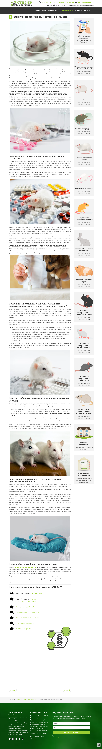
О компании (78, 10)
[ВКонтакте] (19, 739)
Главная (37, 10)
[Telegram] (16, 739)
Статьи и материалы (67, 10)
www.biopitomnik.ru (41, 739)
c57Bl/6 (18, 601)
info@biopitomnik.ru (86, 2)
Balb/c (24, 601)
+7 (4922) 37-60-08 (66, 2)
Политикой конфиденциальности (62, 738)
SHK (40, 593)
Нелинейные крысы (23, 629)
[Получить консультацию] (99, 745)
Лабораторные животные (49, 10)
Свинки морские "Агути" (25, 607)
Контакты (87, 10)
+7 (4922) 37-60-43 (48, 2)
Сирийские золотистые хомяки (27, 618)
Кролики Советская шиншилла (27, 612)
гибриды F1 (31, 601)
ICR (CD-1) (34, 593)
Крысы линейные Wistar (25, 623)
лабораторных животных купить (25, 567)
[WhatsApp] (12, 739)
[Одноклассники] (22, 739)
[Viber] (9, 739)
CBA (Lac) (33, 599)
